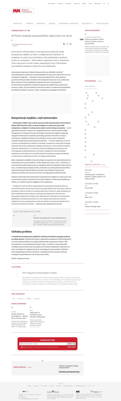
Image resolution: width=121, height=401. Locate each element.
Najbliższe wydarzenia (95, 164)
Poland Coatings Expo (93, 206)
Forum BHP (89, 188)
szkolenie (87, 172)
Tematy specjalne (102, 23)
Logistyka (51, 23)
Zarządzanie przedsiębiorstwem (93, 37)
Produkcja (29, 23)
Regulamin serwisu (68, 386)
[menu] (60, 3)
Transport (13, 312)
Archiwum (58, 386)
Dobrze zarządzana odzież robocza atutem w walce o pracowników (94, 41)
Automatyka (41, 23)
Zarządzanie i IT (87, 23)
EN (89, 386)
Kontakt (51, 386)
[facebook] (67, 44)
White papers (97, 3)
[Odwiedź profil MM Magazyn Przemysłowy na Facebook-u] (58, 383)
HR (29, 30)
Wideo (90, 3)
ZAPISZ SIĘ (71, 344)
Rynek (31, 310)
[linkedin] (71, 44)
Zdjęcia (84, 3)
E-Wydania (60, 3)
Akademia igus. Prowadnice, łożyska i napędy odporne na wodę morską (95, 177)
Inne (34, 215)
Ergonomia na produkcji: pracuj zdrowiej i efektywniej (37, 315)
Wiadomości (17, 23)
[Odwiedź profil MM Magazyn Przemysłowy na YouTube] (62, 383)
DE (93, 386)
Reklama (36, 386)
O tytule (29, 386)
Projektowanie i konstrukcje (68, 23)
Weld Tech (88, 197)
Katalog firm (68, 3)
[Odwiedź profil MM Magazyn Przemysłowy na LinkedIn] (60, 383)
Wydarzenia (77, 3)
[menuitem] (51, 3)
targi (86, 186)
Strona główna (51, 3)
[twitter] (64, 44)
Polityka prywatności (81, 386)
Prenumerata (44, 386)
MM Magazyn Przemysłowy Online (22, 44)
